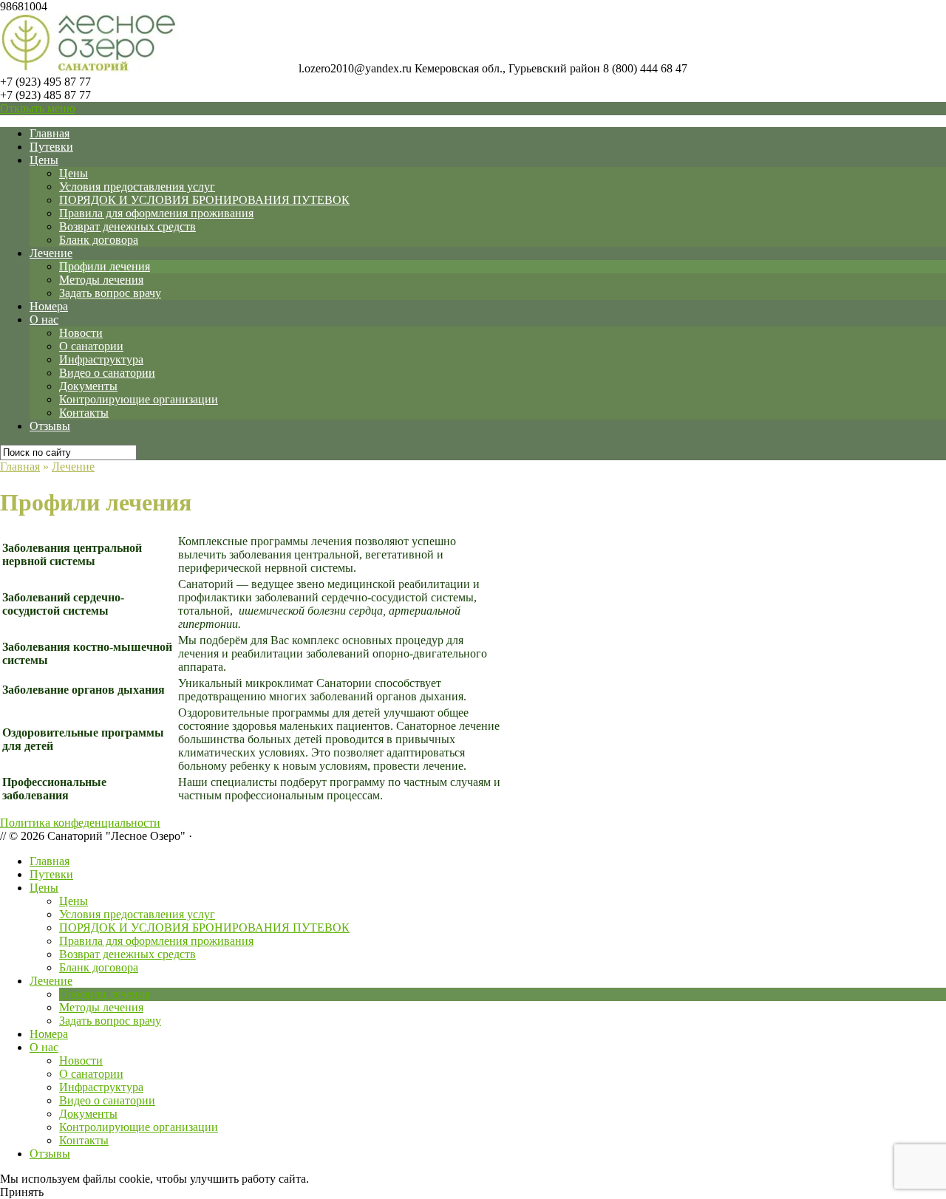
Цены (44, 160)
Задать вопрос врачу (110, 293)
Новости (81, 333)
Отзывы (50, 426)
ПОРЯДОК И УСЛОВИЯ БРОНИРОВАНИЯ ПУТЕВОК (204, 200)
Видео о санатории (107, 372)
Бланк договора (98, 239)
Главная (49, 133)
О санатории (91, 346)
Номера (49, 306)
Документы (88, 386)
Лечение (51, 253)
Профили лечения (104, 266)
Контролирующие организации (138, 399)
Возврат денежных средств (127, 226)
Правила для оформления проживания (156, 213)
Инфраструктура (101, 359)
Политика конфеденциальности (80, 822)
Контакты (84, 412)
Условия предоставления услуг (137, 186)
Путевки (51, 146)
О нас (44, 319)
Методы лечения (101, 279)
